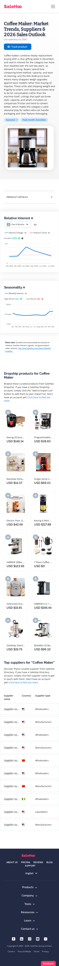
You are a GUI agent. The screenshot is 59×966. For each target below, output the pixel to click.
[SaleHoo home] (28, 855)
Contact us (28, 928)
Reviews (38, 862)
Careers (11, 951)
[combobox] (18, 224)
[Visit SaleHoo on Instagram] (29, 938)
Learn (27, 920)
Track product (19, 46)
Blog (49, 862)
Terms (36, 951)
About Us (12, 862)
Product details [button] (17, 197)
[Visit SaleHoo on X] (45, 938)
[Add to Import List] (8, 412)
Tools (27, 904)
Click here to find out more (23, 682)
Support (30, 865)
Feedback (48, 963)
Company (28, 895)
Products (27, 887)
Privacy (45, 951)
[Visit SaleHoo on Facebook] (13, 938)
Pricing (25, 862)
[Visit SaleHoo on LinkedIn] (21, 938)
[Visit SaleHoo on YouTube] (37, 938)
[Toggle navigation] (53, 6)
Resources (27, 912)
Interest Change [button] (16, 232)
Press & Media (24, 951)
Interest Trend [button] (40, 232)
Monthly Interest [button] (16, 293)
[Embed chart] (35, 224)
